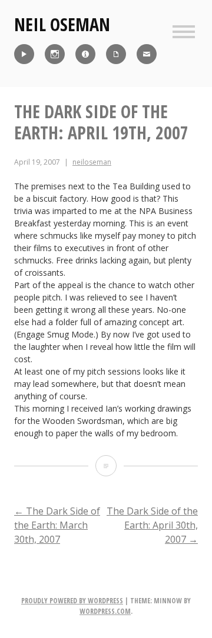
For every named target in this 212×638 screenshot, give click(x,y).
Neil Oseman (62, 24)
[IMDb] (85, 54)
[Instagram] (55, 54)
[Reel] (24, 54)
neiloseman (91, 162)
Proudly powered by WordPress (72, 601)
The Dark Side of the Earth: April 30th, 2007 (152, 525)
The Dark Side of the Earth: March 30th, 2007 (57, 525)
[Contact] (146, 54)
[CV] (116, 54)
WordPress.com (105, 611)
